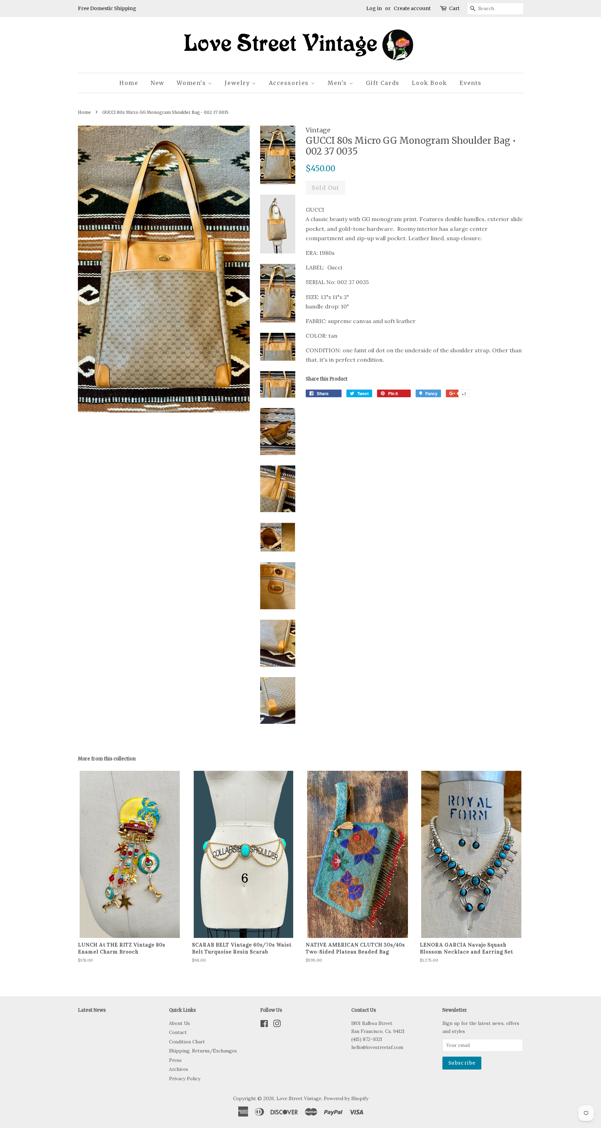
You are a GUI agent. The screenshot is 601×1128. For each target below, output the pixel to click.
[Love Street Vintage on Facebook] (264, 1025)
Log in (374, 8)
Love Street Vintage (299, 1098)
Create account (412, 8)
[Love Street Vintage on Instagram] (277, 1025)
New (158, 82)
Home (128, 82)
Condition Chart (187, 1042)
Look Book (429, 82)
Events (470, 82)
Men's (338, 82)
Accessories (290, 82)
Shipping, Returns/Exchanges (203, 1051)
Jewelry (238, 82)
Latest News (92, 1010)
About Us (179, 1023)
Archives (178, 1069)
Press (175, 1060)
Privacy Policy (184, 1078)
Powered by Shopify (346, 1098)
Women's (192, 82)
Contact (178, 1032)
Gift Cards (383, 82)
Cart (454, 8)
